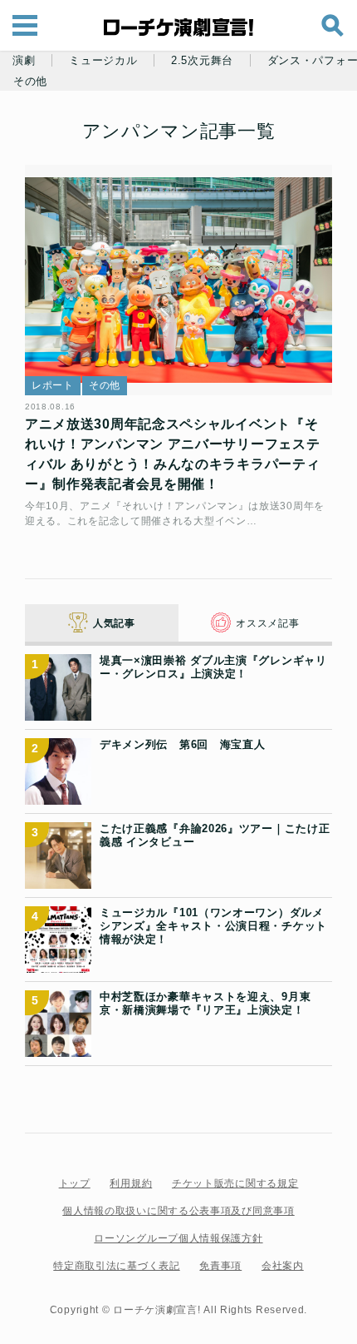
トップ (74, 1183)
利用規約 (131, 1183)
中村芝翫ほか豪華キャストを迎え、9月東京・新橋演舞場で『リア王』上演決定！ (205, 1003)
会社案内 (283, 1266)
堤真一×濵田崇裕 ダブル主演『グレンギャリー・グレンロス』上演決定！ (213, 667)
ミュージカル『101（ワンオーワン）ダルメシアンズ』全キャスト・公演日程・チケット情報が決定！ (213, 926)
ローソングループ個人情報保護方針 (178, 1238)
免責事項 (220, 1266)
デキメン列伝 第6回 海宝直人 (183, 744)
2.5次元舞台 (202, 61)
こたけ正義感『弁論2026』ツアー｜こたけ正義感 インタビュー (215, 835)
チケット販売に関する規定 (235, 1183)
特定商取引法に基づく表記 (116, 1266)
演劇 (23, 61)
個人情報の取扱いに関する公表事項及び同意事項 (178, 1211)
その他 (30, 81)
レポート (53, 385)
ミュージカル (103, 61)
